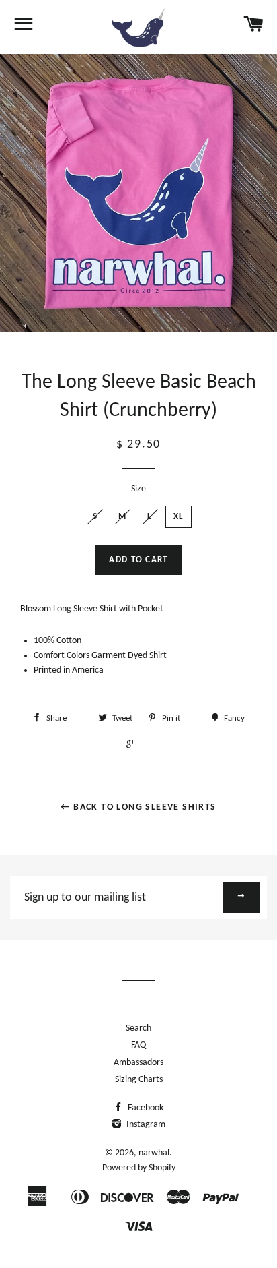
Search (138, 1028)
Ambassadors (138, 1063)
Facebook (144, 1108)
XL (178, 516)
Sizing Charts (139, 1080)
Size (138, 489)
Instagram (144, 1125)
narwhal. (155, 1153)
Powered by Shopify (138, 1168)
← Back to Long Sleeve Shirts (138, 807)
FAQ (138, 1045)
